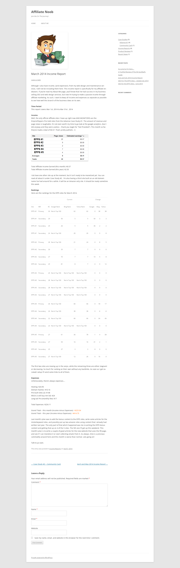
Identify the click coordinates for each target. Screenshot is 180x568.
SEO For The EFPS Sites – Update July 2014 (133, 81)
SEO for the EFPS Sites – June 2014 (130, 84)
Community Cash (126, 45)
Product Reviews (124, 51)
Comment (36, 482)
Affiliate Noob (42, 12)
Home (33, 23)
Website (34, 528)
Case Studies (122, 39)
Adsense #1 (124, 42)
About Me (45, 23)
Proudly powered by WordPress (42, 558)
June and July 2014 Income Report (130, 78)
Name (34, 509)
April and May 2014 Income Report (92, 464)
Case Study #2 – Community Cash (46, 464)
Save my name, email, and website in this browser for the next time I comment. (67, 538)
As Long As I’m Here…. (126, 69)
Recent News (123, 54)
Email (34, 519)
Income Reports (55, 449)
